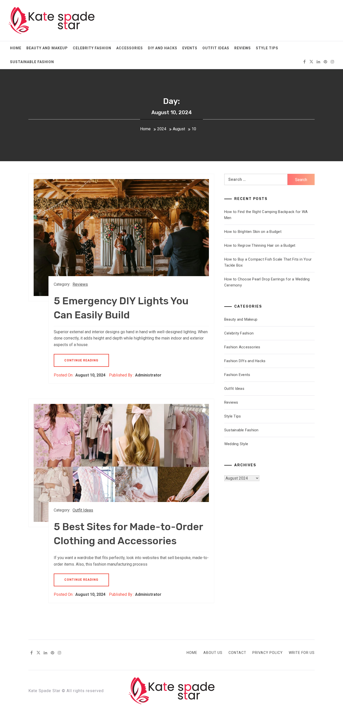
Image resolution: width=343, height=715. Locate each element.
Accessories (129, 48)
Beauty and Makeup (47, 48)
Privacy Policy (267, 653)
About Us (212, 653)
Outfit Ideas (215, 48)
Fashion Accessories (242, 347)
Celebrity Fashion (92, 48)
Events (189, 48)
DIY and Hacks (162, 48)
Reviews (242, 48)
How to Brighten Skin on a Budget (252, 231)
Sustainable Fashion (32, 62)
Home (15, 48)
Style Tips (267, 48)
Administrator (148, 375)
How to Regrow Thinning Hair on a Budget (260, 245)
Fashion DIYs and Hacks (245, 361)
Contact (237, 653)
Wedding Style (236, 444)
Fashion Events (237, 374)
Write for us (302, 653)
